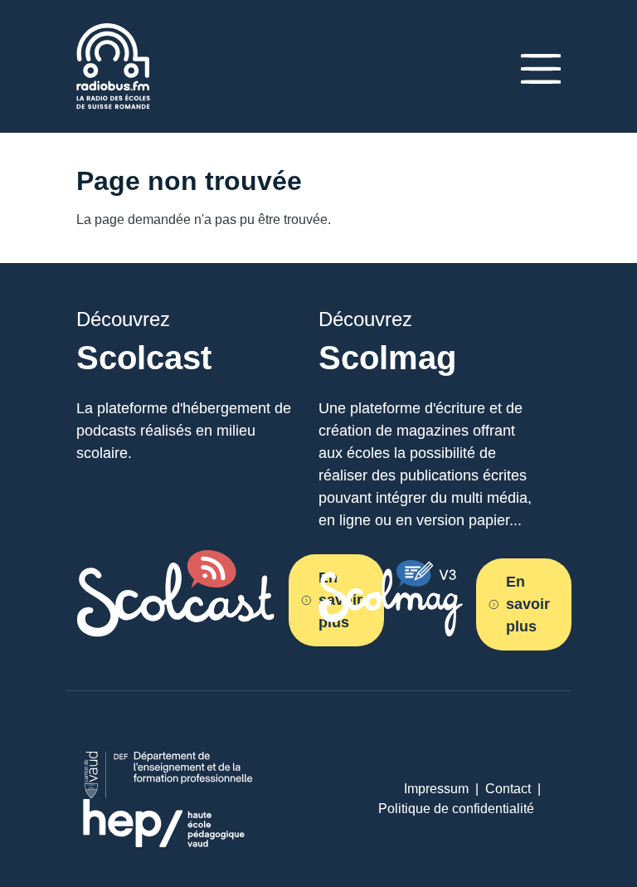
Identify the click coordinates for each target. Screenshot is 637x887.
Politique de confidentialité (456, 809)
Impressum (436, 789)
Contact (508, 789)
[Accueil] (113, 33)
